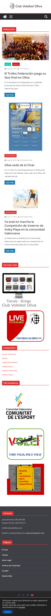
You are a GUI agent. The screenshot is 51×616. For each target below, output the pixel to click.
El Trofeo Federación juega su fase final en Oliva (25, 75)
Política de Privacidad (11, 565)
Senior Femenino (9, 354)
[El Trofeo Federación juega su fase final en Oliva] (25, 47)
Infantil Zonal (7, 375)
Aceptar (7, 612)
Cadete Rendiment (9, 362)
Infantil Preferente (9, 370)
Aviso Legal (6, 560)
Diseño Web (7, 576)
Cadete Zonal (7, 366)
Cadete (7, 64)
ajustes (22, 607)
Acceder (5, 571)
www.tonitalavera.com (35, 533)
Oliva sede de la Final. (19, 165)
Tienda (5, 555)
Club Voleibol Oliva (26, 160)
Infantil (16, 64)
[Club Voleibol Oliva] (5, 17)
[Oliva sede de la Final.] (25, 127)
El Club (5, 550)
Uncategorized (10, 156)
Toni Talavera (24, 69)
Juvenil (5, 358)
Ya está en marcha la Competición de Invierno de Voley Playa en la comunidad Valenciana (24, 227)
